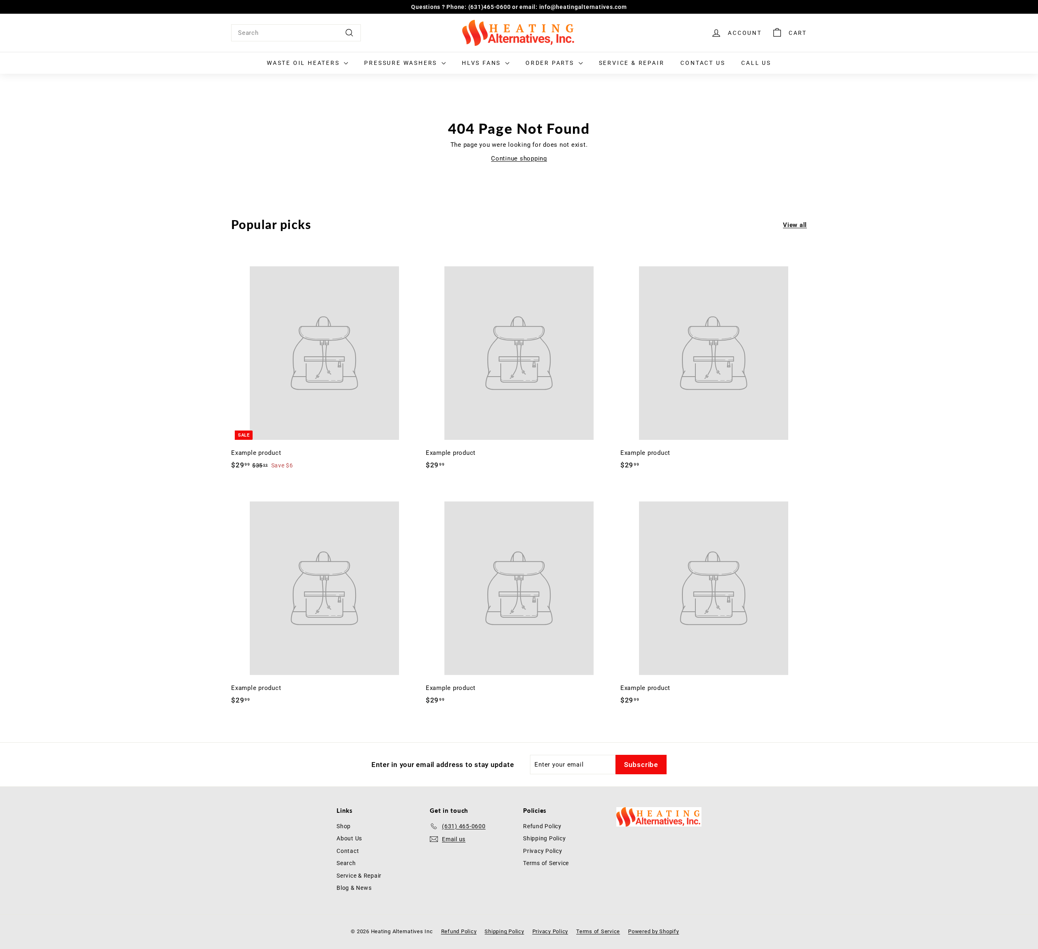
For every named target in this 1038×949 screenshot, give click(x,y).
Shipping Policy (544, 838)
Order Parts (551, 63)
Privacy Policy (542, 851)
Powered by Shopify (653, 931)
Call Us (756, 63)
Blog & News (354, 888)
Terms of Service (546, 863)
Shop (344, 826)
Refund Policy (542, 826)
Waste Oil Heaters (304, 63)
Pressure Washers (402, 63)
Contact (348, 851)
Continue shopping (519, 158)
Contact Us (702, 63)
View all (795, 225)
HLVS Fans (482, 63)
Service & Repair (632, 63)
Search (346, 863)
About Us (349, 838)
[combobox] (296, 32)
